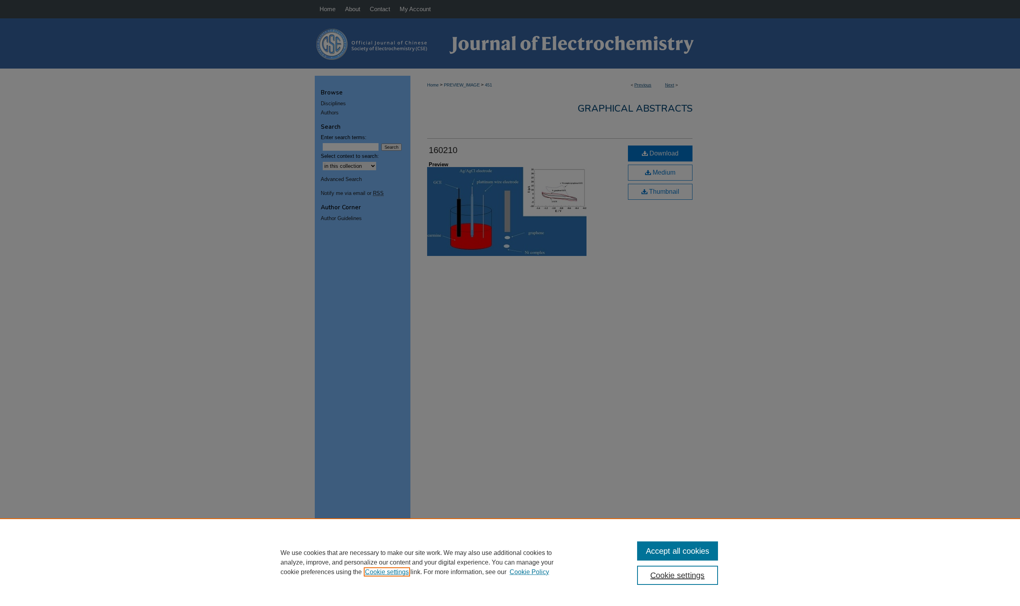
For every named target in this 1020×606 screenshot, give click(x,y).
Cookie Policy (529, 572)
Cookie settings (387, 572)
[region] (510, 562)
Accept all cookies (677, 551)
